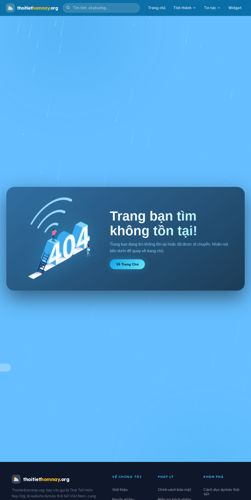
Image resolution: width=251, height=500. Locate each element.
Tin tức (210, 8)
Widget (235, 8)
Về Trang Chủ (127, 264)
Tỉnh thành (182, 8)
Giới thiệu (120, 489)
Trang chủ (156, 8)
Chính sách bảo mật (174, 489)
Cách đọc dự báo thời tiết (221, 491)
